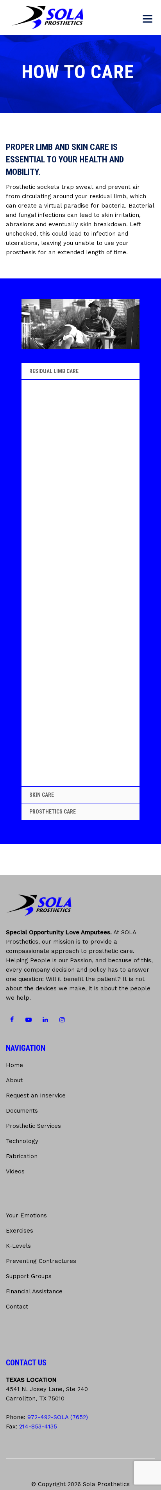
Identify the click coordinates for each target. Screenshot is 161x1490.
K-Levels (18, 1245)
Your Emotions (26, 1215)
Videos (15, 1171)
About (14, 1080)
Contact (17, 1306)
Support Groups (29, 1276)
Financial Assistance (34, 1291)
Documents (22, 1110)
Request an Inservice (36, 1095)
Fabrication (22, 1156)
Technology (22, 1141)
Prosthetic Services (33, 1125)
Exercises (19, 1230)
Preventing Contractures (41, 1261)
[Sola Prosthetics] (47, 17)
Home (14, 1065)
